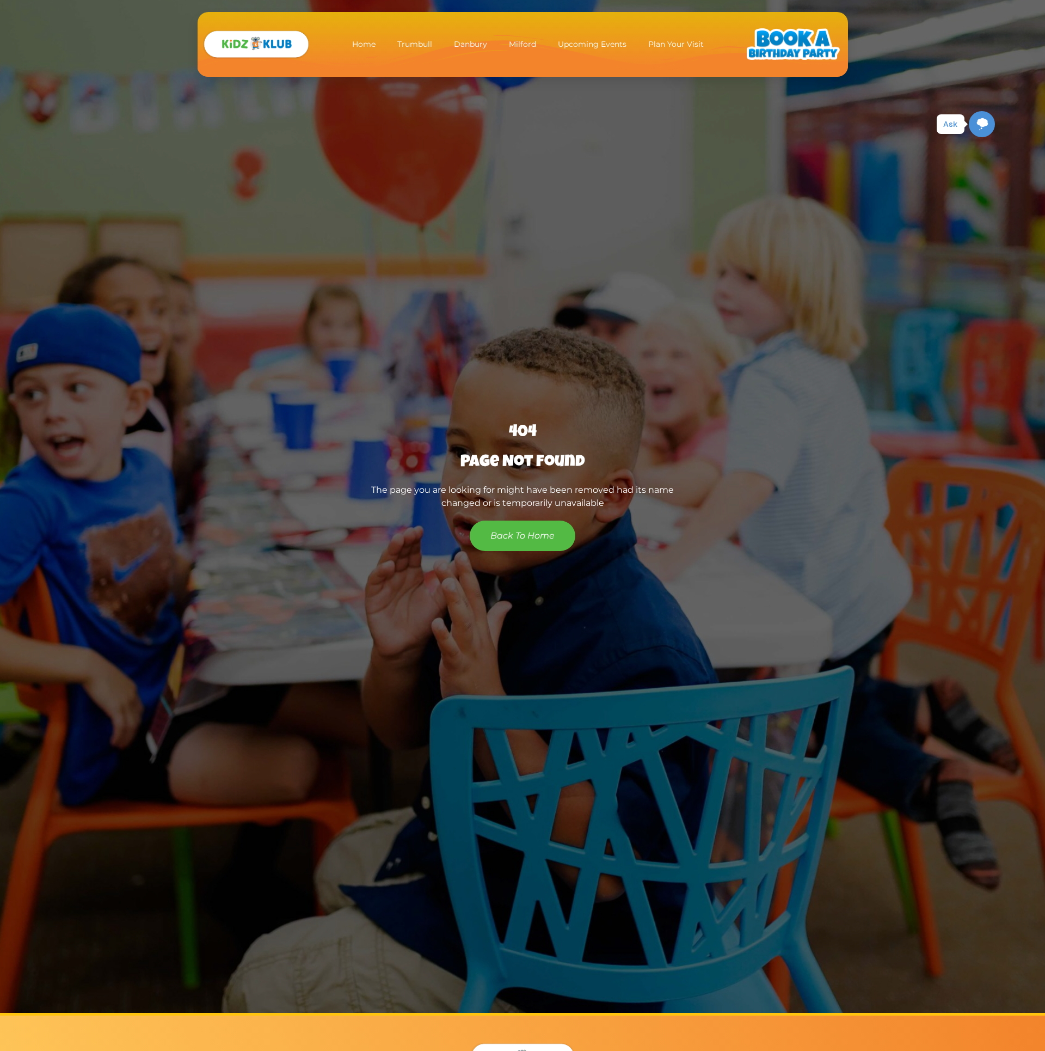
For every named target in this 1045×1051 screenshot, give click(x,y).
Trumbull (414, 44)
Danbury (470, 44)
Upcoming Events (592, 44)
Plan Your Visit (676, 44)
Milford (522, 44)
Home (364, 44)
